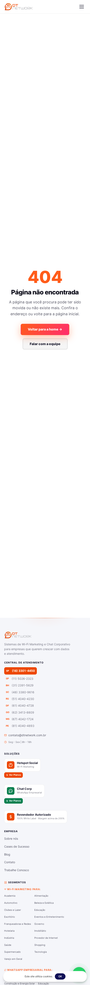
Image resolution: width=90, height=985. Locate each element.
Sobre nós (11, 838)
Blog (7, 854)
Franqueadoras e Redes (17, 923)
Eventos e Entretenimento (49, 916)
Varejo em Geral (13, 958)
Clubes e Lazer (12, 909)
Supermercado (12, 951)
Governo (39, 923)
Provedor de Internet (46, 937)
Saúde (7, 945)
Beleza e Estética (44, 902)
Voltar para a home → (45, 329)
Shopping (39, 945)
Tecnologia (40, 951)
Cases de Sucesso (16, 846)
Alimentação (41, 895)
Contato (9, 862)
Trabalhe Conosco (16, 870)
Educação (39, 909)
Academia (9, 895)
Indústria (9, 937)
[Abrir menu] (81, 7)
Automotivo (10, 902)
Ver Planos (15, 774)
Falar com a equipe (45, 344)
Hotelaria (9, 930)
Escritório (9, 916)
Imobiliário (40, 930)
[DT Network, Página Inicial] (18, 7)
